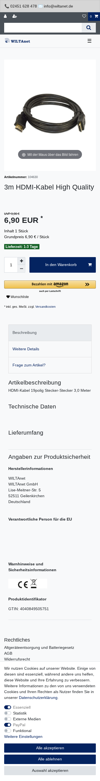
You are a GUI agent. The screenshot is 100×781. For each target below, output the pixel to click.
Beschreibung (24, 332)
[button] (50, 286)
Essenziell (22, 707)
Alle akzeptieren (50, 748)
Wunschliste (19, 297)
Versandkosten (45, 306)
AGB (8, 653)
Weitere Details (25, 349)
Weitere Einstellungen (23, 736)
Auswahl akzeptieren (50, 770)
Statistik (20, 713)
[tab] (50, 332)
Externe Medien (27, 719)
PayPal (19, 725)
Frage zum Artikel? (29, 365)
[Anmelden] (6, 16)
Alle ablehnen (50, 759)
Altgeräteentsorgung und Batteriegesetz (39, 647)
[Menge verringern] (21, 269)
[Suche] (89, 28)
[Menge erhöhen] (21, 261)
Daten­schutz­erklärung (38, 697)
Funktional (22, 730)
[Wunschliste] (84, 16)
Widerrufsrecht (17, 659)
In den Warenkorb (61, 264)
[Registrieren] (15, 16)
